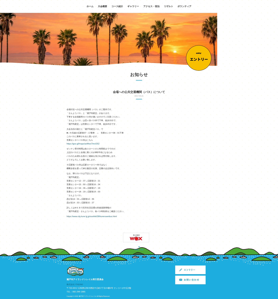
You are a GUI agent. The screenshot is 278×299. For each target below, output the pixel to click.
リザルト (168, 6)
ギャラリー (133, 6)
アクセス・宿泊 (151, 6)
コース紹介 (117, 6)
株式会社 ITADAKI (75, 284)
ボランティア (184, 6)
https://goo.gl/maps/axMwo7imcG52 (83, 143)
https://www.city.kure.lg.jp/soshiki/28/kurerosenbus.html (92, 216)
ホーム (90, 6)
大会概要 (102, 6)
